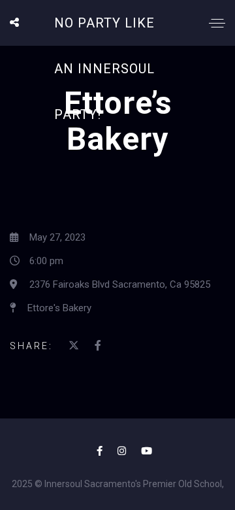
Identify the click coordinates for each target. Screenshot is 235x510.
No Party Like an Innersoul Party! (104, 68)
